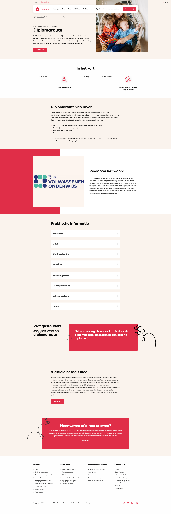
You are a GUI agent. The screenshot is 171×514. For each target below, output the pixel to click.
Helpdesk (38, 478)
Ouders (35, 2)
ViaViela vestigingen (122, 478)
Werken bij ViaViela (121, 475)
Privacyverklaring (69, 503)
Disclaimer (56, 503)
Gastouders (45, 2)
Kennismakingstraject (95, 478)
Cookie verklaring (84, 503)
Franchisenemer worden (96, 469)
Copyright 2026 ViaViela (41, 503)
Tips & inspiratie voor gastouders (107, 9)
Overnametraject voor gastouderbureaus (122, 482)
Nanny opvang (40, 489)
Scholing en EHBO (68, 483)
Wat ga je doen (93, 475)
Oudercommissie (40, 486)
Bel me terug (129, 9)
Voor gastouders (59, 9)
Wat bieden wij (93, 472)
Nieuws (117, 486)
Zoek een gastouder (41, 472)
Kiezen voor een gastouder (44, 475)
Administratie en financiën (44, 483)
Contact (37, 469)
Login (167, 2)
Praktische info (88, 9)
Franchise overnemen (95, 481)
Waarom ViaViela (74, 9)
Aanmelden (40, 50)
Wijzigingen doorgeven (43, 481)
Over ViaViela (119, 472)
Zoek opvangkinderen (69, 469)
